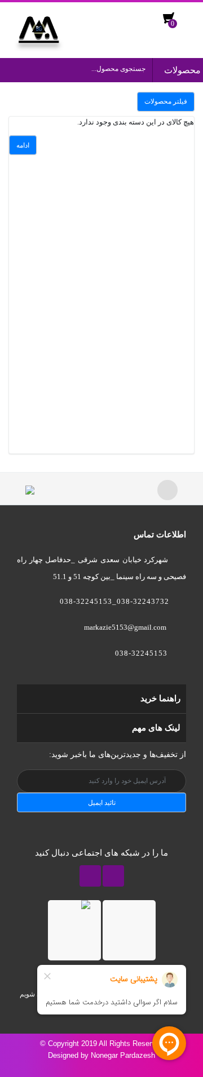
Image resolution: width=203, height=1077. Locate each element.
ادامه (22, 145)
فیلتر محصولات (165, 101)
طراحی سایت (173, 1066)
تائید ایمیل (102, 803)
